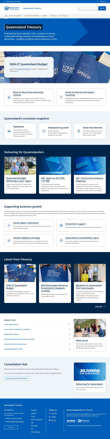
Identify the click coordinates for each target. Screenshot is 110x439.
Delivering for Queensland (89, 384)
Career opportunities (11, 324)
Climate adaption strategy (26, 237)
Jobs (32, 429)
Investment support (75, 223)
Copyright (33, 413)
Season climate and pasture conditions (17, 329)
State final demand (92, 127)
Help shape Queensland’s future (16, 378)
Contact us (11, 427)
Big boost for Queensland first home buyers (89, 286)
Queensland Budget (23, 69)
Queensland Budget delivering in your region (18, 179)
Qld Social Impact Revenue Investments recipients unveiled (54, 288)
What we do (82, 340)
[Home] (6, 16)
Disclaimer (34, 410)
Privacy (33, 416)
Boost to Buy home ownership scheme (28, 93)
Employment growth (58, 127)
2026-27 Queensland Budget (16, 286)
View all (98, 306)
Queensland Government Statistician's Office (19, 339)
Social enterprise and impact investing (79, 93)
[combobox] (87, 8)
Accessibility (34, 425)
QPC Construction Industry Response (89, 179)
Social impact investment (26, 222)
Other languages (35, 432)
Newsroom (54, 15)
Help (32, 422)
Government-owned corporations (15, 344)
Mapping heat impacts (11, 334)
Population (18, 126)
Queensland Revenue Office (13, 349)
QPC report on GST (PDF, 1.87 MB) (53, 179)
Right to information (36, 419)
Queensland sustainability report (82, 237)
